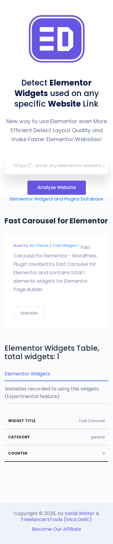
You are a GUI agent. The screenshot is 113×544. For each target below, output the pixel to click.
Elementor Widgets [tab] (27, 373)
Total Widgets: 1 (65, 245)
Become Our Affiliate (56, 529)
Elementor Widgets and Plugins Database (56, 199)
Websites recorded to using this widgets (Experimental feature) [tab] (52, 392)
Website (29, 313)
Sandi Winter (80, 513)
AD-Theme (39, 245)
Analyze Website (56, 187)
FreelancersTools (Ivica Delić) (56, 519)
